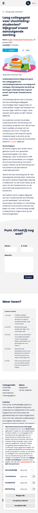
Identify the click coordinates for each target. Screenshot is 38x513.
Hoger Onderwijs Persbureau (20, 39)
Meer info (23, 470)
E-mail (24, 246)
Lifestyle (6, 390)
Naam (7, 246)
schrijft (13, 141)
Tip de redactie (25, 390)
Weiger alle (20, 496)
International (8, 393)
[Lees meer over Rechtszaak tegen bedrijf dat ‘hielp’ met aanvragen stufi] (19, 329)
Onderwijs (7, 387)
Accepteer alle (20, 506)
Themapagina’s (9, 395)
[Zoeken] (28, 3)
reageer (11, 50)
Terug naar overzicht (14, 12)
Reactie (8, 255)
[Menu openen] (3, 3)
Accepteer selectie (20, 501)
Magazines (23, 387)
